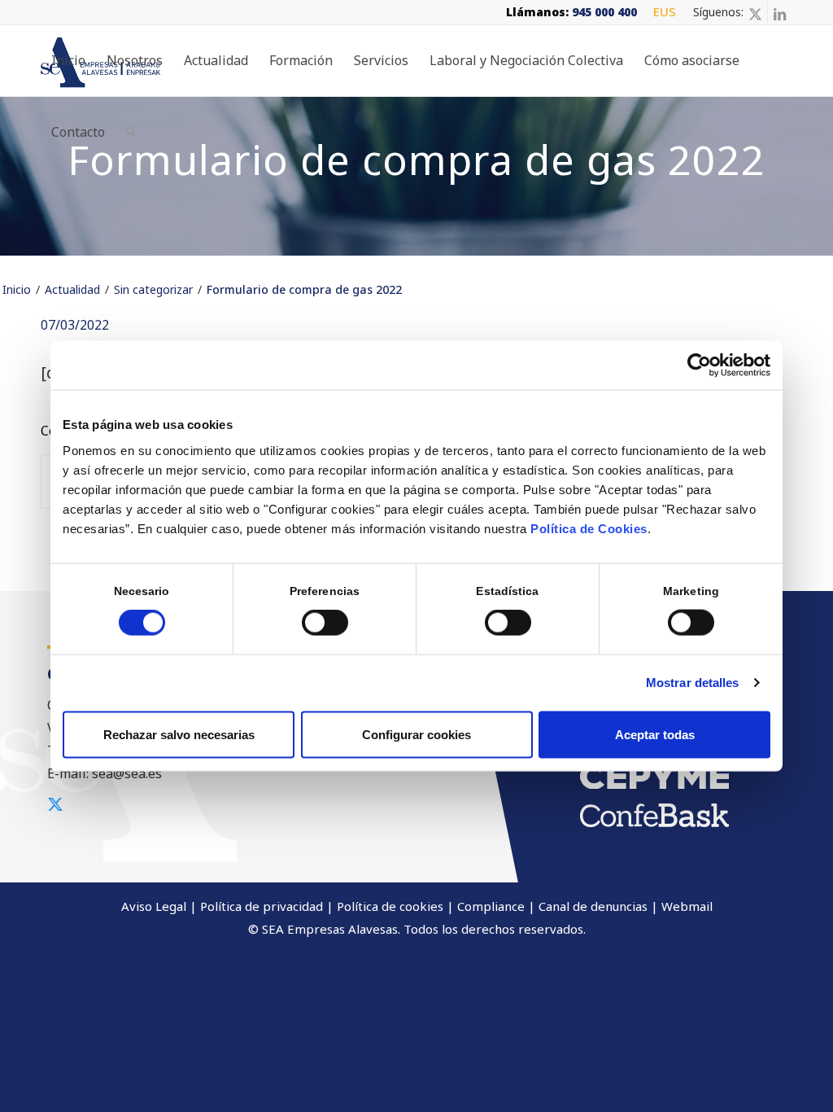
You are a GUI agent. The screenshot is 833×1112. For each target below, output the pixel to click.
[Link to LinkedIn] (780, 12)
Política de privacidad (261, 906)
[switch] (325, 623)
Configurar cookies (416, 734)
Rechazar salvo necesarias (179, 734)
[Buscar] (131, 132)
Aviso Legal (153, 906)
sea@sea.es (127, 773)
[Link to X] (755, 12)
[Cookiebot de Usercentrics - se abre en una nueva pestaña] (699, 365)
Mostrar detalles (692, 683)
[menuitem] (660, 12)
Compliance (491, 906)
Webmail (687, 906)
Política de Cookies (589, 528)
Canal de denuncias (593, 906)
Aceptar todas (655, 734)
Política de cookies (390, 906)
